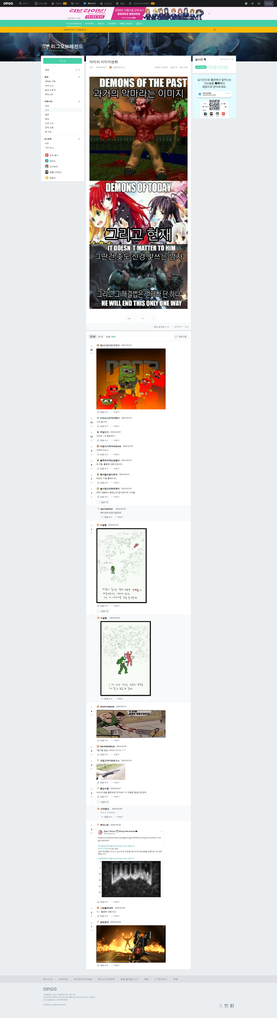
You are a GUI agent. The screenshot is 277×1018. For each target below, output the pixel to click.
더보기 (116, 412)
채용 (175, 979)
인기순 (92, 336)
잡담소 (139, 23)
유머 (91, 67)
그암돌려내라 (106, 907)
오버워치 (112, 23)
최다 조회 (212, 67)
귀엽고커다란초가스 (110, 760)
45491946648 (107, 706)
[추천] (91, 346)
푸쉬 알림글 (200, 67)
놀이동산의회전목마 (110, 488)
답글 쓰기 (104, 412)
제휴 (146, 979)
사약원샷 (104, 808)
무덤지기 (104, 432)
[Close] (209, 13)
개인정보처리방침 (83, 979)
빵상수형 (104, 788)
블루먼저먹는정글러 (110, 460)
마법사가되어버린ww (110, 446)
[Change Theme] (252, 3)
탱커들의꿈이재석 (108, 474)
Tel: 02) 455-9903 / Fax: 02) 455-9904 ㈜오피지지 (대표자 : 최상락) (69, 997)
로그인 (269, 3)
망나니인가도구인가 (110, 345)
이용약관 (63, 979)
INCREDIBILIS (107, 746)
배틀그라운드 (126, 23)
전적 (25, 3)
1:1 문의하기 (160, 979)
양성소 (101, 23)
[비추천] (91, 353)
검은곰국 (104, 922)
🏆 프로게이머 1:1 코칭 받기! (73, 30)
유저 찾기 (89, 23)
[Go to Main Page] (8, 3)
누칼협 (103, 524)
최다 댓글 (223, 67)
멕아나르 (104, 824)
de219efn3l (106, 508)
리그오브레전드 (74, 23)
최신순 (100, 336)
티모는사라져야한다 (110, 417)
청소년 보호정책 (106, 979)
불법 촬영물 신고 (129, 979)
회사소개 (48, 979)
